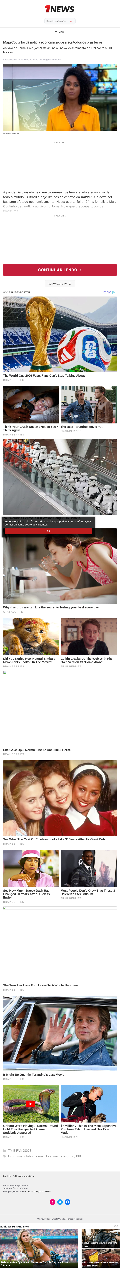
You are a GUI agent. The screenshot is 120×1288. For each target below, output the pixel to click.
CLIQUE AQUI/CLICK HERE (38, 1191)
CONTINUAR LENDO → (60, 270)
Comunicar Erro (57, 283)
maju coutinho (63, 1156)
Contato (7, 1176)
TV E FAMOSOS (19, 1150)
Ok (48, 531)
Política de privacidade (24, 1176)
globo (28, 1156)
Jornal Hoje (43, 1156)
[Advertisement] (60, 165)
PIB (78, 1156)
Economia (15, 1156)
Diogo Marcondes (52, 59)
